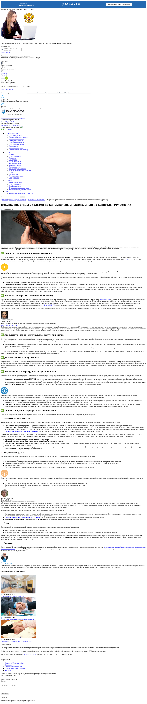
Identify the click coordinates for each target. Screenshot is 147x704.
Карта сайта (9, 670)
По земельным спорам (16, 144)
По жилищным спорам (16, 139)
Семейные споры (15, 186)
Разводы (11, 154)
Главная (5, 200)
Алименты (12, 158)
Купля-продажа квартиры (17, 169)
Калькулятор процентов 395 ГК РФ (21, 193)
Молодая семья (14, 178)
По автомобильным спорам (18, 137)
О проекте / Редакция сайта (14, 663)
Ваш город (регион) (8, 69)
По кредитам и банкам (16, 142)
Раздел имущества (15, 156)
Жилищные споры (15, 163)
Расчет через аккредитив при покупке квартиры (17, 619)
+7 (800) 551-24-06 (30, 654)
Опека (11, 172)
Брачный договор (15, 161)
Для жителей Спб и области (10, 125)
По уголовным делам (16, 148)
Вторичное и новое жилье (36, 200)
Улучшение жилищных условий (20, 170)
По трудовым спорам (16, 141)
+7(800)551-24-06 (8, 122)
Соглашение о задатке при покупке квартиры (16, 641)
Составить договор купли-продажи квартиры (21, 431)
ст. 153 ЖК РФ (129, 259)
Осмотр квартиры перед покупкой (12, 596)
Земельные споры (15, 165)
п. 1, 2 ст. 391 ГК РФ (48, 305)
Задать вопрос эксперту (9, 325)
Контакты (8, 665)
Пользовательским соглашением (79, 93)
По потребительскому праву (18, 150)
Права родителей (14, 167)
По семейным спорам (16, 135)
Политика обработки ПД (13, 667)
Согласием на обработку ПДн (37, 93)
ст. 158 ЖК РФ (105, 300)
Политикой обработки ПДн (57, 93)
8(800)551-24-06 (71, 3)
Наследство (13, 160)
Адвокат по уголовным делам (19, 188)
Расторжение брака (15, 182)
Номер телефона (7, 65)
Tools (6, 191)
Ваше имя (4, 61)
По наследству (14, 146)
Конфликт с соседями (16, 176)
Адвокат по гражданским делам (20, 189)
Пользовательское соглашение (15, 668)
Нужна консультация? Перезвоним (119, 4)
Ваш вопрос (5, 47)
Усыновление (13, 174)
